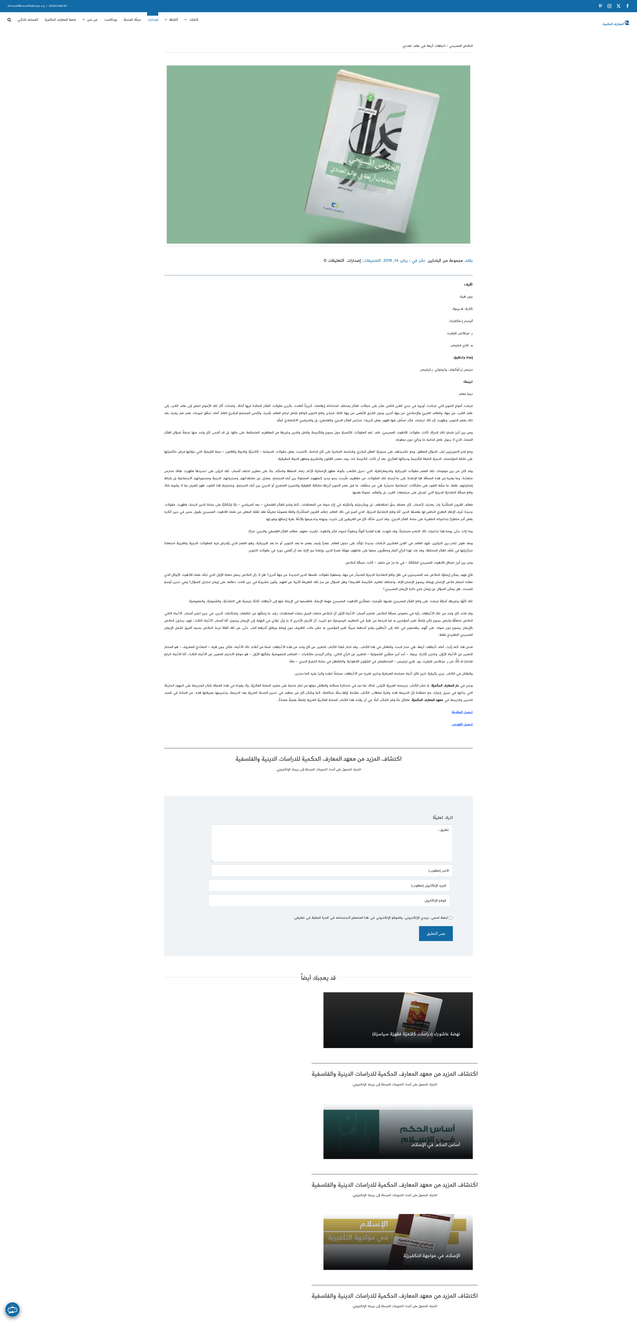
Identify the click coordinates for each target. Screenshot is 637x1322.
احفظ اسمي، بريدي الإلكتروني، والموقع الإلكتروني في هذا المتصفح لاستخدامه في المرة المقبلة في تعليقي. (370, 918)
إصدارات (354, 260)
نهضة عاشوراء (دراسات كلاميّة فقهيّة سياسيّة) (416, 1034)
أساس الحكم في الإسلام (435, 1145)
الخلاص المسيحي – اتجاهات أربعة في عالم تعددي (438, 46)
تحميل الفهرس (462, 724)
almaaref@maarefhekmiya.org (26, 5)
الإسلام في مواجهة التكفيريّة (431, 1256)
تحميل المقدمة (462, 712)
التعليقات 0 (334, 260)
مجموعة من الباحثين (445, 260)
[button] (9, 18)
